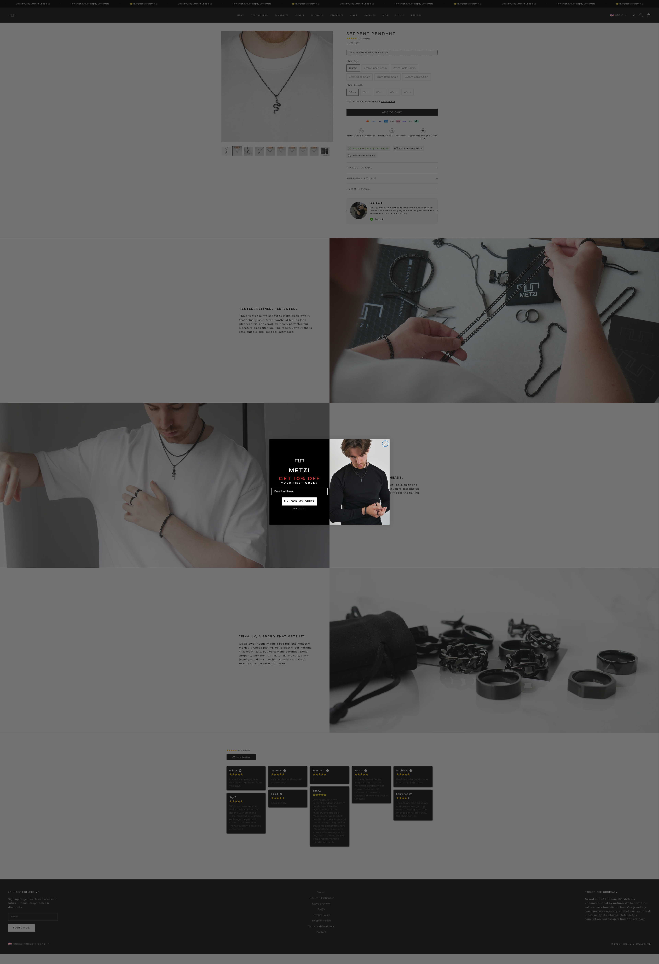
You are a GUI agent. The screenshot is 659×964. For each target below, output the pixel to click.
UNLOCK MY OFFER (299, 501)
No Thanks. (299, 508)
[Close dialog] (385, 444)
